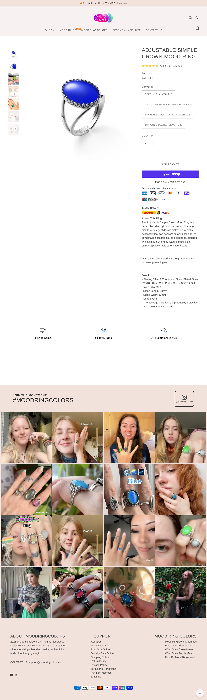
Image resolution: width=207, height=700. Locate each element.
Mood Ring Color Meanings (181, 641)
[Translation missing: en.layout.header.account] (196, 18)
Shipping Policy (100, 657)
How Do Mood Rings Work (180, 657)
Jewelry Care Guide (102, 653)
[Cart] (197, 28)
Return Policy (98, 661)
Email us (96, 676)
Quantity (148, 136)
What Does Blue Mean (178, 645)
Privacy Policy (99, 665)
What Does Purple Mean (179, 653)
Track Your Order (100, 645)
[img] (190, 18)
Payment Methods (101, 672)
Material (148, 87)
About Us (96, 641)
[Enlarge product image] (80, 104)
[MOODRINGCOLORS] (103, 22)
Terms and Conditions (103, 668)
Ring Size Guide (100, 649)
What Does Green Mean (179, 649)
